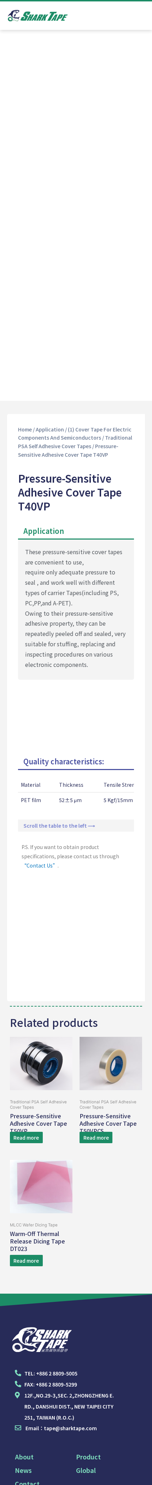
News (23, 1470)
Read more (26, 1137)
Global (86, 1470)
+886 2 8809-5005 (56, 1373)
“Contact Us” (40, 865)
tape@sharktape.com (70, 1428)
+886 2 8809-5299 (56, 1384)
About (24, 1456)
